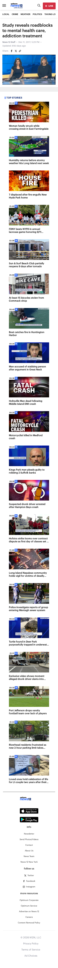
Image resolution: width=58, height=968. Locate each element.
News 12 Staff (8, 42)
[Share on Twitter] (16, 51)
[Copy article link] (20, 51)
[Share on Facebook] (11, 51)
